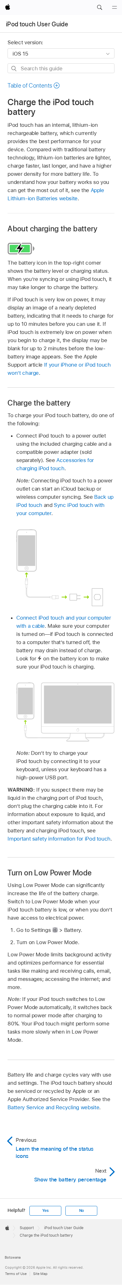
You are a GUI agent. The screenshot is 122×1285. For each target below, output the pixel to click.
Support (27, 1228)
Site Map (40, 1274)
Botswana (13, 1257)
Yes (45, 1210)
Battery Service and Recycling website (53, 1107)
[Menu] (114, 7)
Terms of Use (16, 1274)
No (81, 1210)
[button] (99, 7)
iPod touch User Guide (37, 24)
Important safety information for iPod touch (59, 839)
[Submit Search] (14, 68)
